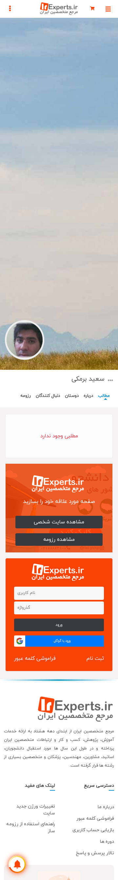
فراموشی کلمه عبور (35, 658)
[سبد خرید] (92, 9)
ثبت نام (95, 658)
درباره (88, 396)
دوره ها (107, 841)
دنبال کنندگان (48, 396)
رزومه (25, 396)
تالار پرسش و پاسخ (95, 853)
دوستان (72, 396)
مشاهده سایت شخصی (59, 522)
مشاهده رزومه (59, 539)
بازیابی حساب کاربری (93, 830)
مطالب (104, 396)
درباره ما (106, 807)
